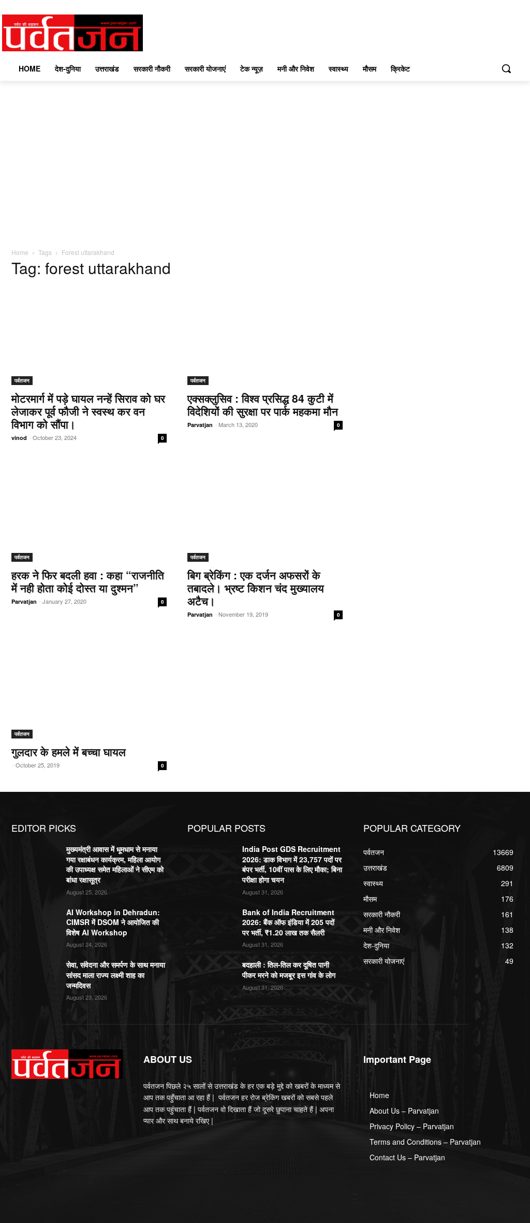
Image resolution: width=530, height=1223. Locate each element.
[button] (506, 68)
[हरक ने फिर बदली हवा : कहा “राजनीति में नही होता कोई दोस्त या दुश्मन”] (89, 513)
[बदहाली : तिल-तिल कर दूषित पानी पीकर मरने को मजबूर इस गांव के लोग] (210, 976)
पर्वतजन (22, 380)
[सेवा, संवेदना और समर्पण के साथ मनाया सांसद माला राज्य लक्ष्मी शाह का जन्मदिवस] (34, 976)
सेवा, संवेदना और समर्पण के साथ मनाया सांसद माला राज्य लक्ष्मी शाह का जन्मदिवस (115, 974)
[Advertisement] (265, 158)
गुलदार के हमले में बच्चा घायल (68, 751)
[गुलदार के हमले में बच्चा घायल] (89, 689)
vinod (19, 438)
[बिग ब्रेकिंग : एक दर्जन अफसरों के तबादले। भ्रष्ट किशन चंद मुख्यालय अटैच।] (265, 513)
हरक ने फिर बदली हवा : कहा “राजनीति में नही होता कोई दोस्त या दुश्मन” (87, 581)
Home (19, 252)
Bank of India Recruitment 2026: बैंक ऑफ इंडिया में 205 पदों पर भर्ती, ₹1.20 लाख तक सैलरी (288, 922)
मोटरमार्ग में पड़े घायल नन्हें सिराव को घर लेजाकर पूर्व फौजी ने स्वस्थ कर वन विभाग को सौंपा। (88, 411)
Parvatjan (200, 425)
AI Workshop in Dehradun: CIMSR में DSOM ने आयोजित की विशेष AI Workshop (113, 922)
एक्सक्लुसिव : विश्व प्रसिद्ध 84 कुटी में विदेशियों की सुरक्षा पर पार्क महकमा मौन (262, 404)
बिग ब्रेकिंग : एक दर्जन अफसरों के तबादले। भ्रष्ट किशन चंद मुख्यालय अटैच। (255, 587)
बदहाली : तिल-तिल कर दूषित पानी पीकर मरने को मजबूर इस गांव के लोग (288, 969)
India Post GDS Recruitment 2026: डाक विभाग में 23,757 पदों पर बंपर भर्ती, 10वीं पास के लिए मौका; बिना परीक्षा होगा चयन (292, 864)
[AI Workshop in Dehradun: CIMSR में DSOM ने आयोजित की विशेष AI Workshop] (34, 923)
